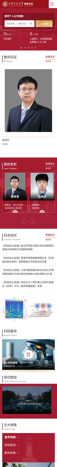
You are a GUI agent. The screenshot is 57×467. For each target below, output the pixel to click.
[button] (24, 221)
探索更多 (28, 354)
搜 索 (45, 24)
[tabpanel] (15, 36)
